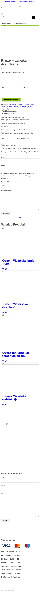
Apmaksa (13, 1)
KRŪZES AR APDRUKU (16, 104)
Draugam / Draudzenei (19, 107)
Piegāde (7, 1)
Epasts (3, 165)
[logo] (16, 17)
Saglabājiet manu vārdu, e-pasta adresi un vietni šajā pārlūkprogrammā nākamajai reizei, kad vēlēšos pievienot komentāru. (18, 176)
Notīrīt (26, 88)
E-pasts (3, 486)
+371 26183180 (9, 4)
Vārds (3, 157)
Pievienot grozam (11, 99)
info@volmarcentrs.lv (27, 4)
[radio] (26, 76)
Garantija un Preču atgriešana (26, 1)
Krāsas (5, 88)
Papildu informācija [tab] (9, 111)
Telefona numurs (6, 494)
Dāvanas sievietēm (29, 104)
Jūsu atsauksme (6, 191)
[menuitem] (7, 2)
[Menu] (32, 17)
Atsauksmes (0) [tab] (8, 113)
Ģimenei (29, 107)
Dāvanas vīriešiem (6, 107)
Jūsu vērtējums (6, 182)
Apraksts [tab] (5, 109)
